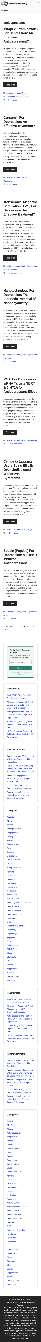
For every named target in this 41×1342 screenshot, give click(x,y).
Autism (10, 840)
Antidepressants (13, 93)
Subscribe (20, 668)
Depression (26, 177)
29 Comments (12, 533)
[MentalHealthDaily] (4, 3)
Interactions (12, 887)
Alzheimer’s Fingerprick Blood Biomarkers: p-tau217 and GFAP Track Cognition (20, 705)
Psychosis (11, 937)
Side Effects (12, 949)
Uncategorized (13, 976)
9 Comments (11, 100)
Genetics (11, 875)
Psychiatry (8, 358)
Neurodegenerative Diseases (15, 96)
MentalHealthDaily (18, 3)
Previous (8, 626)
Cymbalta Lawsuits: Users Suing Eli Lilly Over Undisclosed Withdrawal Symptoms (18, 470)
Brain (23, 266)
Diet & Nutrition (13, 860)
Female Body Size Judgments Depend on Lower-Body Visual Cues (20, 724)
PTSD (9, 941)
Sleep (9, 953)
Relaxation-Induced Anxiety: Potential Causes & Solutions (18, 795)
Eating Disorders (14, 867)
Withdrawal (11, 980)
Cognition (11, 852)
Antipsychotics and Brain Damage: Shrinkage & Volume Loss (19, 778)
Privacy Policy (12, 1302)
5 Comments (11, 184)
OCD (9, 922)
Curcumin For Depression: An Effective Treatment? (19, 122)
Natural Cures (13, 899)
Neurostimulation (10, 269)
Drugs (24, 93)
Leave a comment (14, 273)
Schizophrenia (13, 945)
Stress (10, 961)
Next (7, 629)
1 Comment (11, 362)
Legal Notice (23, 1302)
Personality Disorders (16, 926)
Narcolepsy (12, 895)
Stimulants (11, 957)
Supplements (8, 181)
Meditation (11, 891)
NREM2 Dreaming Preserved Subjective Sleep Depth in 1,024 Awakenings (20, 734)
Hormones (11, 883)
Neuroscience (13, 906)
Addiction (11, 817)
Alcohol (10, 825)
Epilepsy (10, 871)
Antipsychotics (13, 833)
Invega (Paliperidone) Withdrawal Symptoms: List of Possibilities (20, 759)
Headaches (12, 879)
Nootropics (11, 918)
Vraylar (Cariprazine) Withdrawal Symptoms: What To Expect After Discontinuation (20, 769)
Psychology (12, 934)
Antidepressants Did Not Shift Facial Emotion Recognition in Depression (19, 715)
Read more (10, 85)
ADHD (9, 821)
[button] (38, 3)
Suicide (10, 965)
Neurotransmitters (14, 914)
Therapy (10, 972)
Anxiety (10, 836)
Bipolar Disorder (14, 844)
